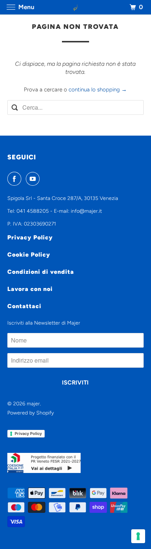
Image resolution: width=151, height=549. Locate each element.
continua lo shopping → (98, 89)
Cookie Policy (28, 254)
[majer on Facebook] (15, 179)
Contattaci (24, 306)
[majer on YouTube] (34, 179)
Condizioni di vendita (40, 271)
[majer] (75, 7)
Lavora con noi (30, 288)
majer (33, 404)
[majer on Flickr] (45, 179)
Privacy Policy (30, 237)
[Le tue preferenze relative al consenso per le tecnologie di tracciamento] (138, 536)
